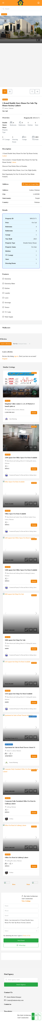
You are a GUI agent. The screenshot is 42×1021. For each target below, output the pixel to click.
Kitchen (7, 288)
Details (34, 412)
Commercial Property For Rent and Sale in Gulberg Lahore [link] (22, 475)
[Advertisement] (21, 65)
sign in (16, 356)
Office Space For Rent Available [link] (15, 514)
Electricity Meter (10, 283)
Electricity (8, 279)
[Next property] (35, 884)
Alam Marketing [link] (13, 419)
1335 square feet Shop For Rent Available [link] (18, 694)
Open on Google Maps (32, 184)
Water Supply (9, 317)
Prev (13, 884)
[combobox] (24, 344)
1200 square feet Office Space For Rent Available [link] (21, 570)
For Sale (5, 99)
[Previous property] (7, 884)
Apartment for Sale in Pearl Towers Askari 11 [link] (20, 747)
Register (4, 359)
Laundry (7, 293)
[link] (21, 384)
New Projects (32, 716)
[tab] (4, 91)
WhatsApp (22, 945)
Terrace (7, 307)
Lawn (6, 298)
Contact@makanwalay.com (14, 1000)
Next (28, 884)
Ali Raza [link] (11, 819)
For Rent (34, 426)
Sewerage (8, 302)
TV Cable (8, 312)
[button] (21, 27)
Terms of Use (26, 935)
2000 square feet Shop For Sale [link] (15, 640)
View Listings (26, 901)
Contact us (7, 1004)
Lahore (4, 156)
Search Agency (21, 984)
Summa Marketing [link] (13, 762)
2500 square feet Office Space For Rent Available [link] (21, 457)
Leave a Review (6, 344)
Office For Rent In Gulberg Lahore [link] (16, 857)
